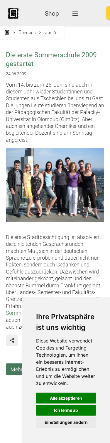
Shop (52, 13)
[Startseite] (7, 32)
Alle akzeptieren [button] (66, 398)
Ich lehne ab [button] (66, 410)
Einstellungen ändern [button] (66, 422)
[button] (12, 340)
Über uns (27, 32)
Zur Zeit (52, 32)
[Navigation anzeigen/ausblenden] (75, 13)
